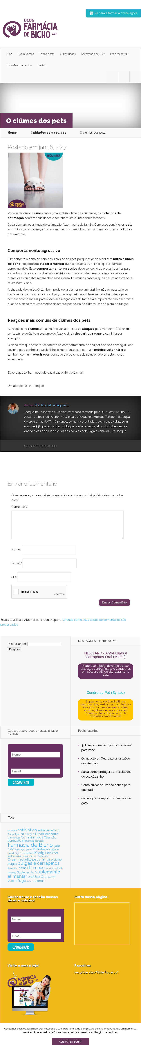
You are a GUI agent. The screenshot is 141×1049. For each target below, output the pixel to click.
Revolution (13, 868)
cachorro (51, 834)
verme (51, 876)
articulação (27, 834)
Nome (16, 549)
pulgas (12, 864)
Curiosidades (68, 54)
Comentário (19, 506)
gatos (12, 849)
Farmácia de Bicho (30, 845)
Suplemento (25, 872)
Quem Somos (25, 54)
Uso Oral (40, 877)
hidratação (41, 849)
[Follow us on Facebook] (123, 77)
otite (28, 859)
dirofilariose (28, 840)
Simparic (49, 868)
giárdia (29, 849)
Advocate (12, 830)
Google (64, 446)
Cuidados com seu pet (48, 132)
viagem (30, 881)
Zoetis (39, 881)
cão (53, 837)
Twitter (78, 446)
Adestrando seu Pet (93, 54)
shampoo (36, 867)
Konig (39, 853)
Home (12, 132)
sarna (22, 868)
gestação (21, 849)
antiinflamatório (48, 830)
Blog (9, 54)
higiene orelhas (24, 853)
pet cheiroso (42, 859)
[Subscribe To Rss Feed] (135, 77)
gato (56, 845)
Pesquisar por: (17, 644)
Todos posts (47, 54)
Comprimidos (32, 837)
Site (14, 577)
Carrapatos (14, 837)
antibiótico (27, 830)
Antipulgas (14, 834)
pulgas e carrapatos (39, 863)
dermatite (14, 840)
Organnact (16, 859)
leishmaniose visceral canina (22, 856)
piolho (58, 859)
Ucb (30, 877)
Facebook (71, 446)
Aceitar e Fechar (70, 1041)
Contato (42, 65)
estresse (39, 840)
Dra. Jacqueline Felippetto (52, 405)
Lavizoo (51, 853)
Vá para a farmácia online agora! (116, 13)
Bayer (39, 834)
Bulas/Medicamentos (19, 65)
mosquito (43, 856)
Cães (47, 837)
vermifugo (17, 880)
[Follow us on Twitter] (112, 77)
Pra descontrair (119, 54)
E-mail (16, 563)
